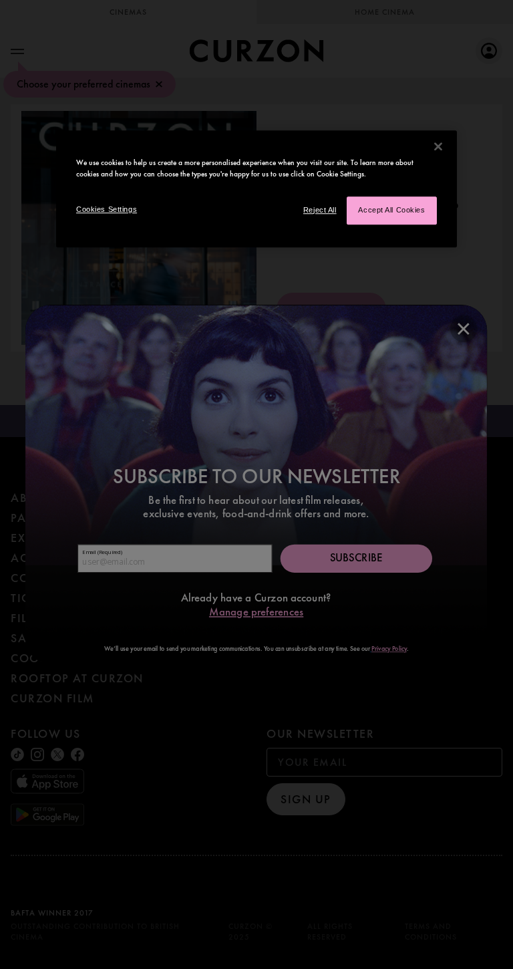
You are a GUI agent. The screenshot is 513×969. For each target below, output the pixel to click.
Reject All (320, 210)
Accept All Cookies (391, 210)
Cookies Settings (106, 209)
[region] (256, 188)
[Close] (438, 146)
